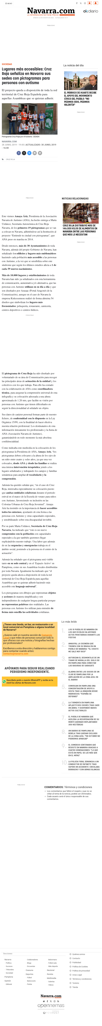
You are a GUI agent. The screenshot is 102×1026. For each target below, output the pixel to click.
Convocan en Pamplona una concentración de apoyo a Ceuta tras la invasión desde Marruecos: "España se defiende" (83, 691)
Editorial (9, 984)
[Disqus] (71, 839)
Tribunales (10, 970)
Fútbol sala (52, 963)
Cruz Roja (10, 159)
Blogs (29, 963)
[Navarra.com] (51, 11)
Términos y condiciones (78, 787)
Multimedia (51, 978)
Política (8, 963)
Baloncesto (31, 981)
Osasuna (29, 970)
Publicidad (76, 962)
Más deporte (53, 966)
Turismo (75, 983)
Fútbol (29, 978)
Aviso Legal (77, 975)
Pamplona (9, 977)
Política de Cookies (80, 967)
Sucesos (9, 966)
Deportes (29, 974)
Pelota (29, 984)
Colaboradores (32, 960)
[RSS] (58, 1001)
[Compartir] (19, 152)
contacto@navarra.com (15, 653)
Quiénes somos (78, 954)
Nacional (50, 970)
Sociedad (9, 973)
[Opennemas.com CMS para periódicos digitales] (51, 1008)
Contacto (76, 958)
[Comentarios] (40, 152)
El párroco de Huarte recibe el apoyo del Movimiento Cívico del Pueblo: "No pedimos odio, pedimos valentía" (80, 99)
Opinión (8, 981)
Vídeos (51, 985)
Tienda (75, 987)
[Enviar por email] (35, 152)
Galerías (51, 982)
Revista (50, 974)
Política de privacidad (81, 971)
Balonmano (52, 960)
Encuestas (31, 966)
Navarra (8, 960)
